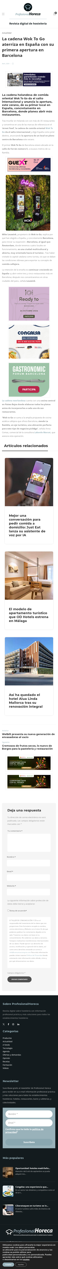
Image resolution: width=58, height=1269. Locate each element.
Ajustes (21, 1264)
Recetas (6, 1061)
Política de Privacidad (34, 955)
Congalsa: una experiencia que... (31, 1187)
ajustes (26, 1259)
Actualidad (6, 33)
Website (11, 886)
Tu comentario (14, 831)
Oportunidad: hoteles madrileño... (32, 1168)
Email (10, 871)
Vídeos (6, 1068)
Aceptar (8, 1264)
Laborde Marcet (42, 432)
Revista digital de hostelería (28, 23)
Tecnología (7, 1048)
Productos (7, 1038)
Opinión (6, 1058)
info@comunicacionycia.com (20, 952)
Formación (7, 1065)
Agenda (6, 1051)
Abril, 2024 (5, 64)
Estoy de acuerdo (18, 911)
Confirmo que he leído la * (24, 1131)
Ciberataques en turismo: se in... (31, 1205)
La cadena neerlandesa (13, 400)
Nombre (11, 857)
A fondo (6, 1045)
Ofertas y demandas (12, 1055)
